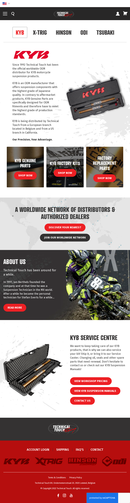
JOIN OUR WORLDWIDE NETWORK (65, 237)
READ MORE (15, 307)
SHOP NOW (25, 175)
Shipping (62, 450)
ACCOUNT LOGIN (38, 450)
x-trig (40, 32)
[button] (6, 3)
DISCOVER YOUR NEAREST (65, 227)
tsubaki (105, 32)
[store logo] (64, 14)
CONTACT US (82, 400)
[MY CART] (125, 13)
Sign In (118, 14)
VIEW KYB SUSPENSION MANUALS (95, 390)
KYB (20, 32)
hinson (63, 32)
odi (84, 32)
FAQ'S (80, 450)
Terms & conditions (57, 478)
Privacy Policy (75, 478)
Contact (97, 450)
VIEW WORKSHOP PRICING (90, 381)
